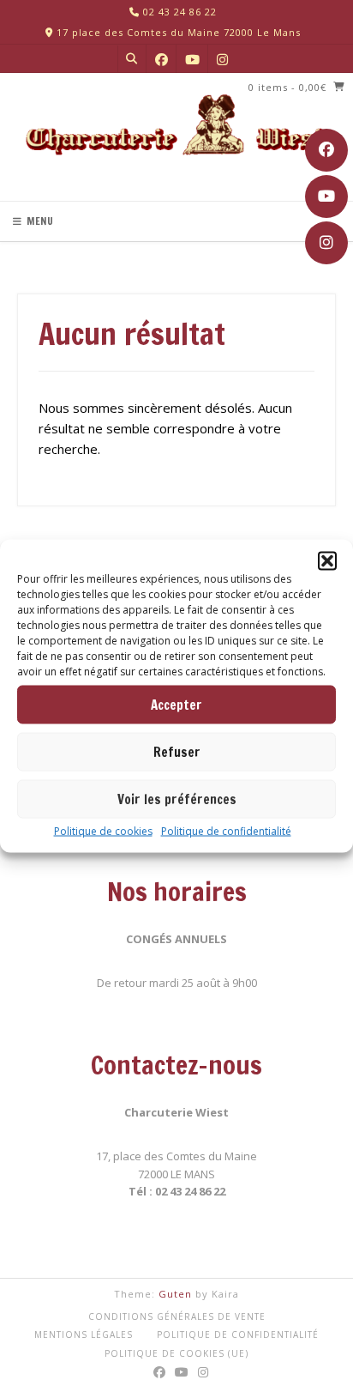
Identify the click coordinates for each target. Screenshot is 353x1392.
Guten (175, 1293)
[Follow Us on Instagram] (326, 242)
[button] (327, 561)
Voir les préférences (176, 799)
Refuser (176, 751)
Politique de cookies (103, 831)
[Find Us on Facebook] (326, 150)
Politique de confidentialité (226, 831)
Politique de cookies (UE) (176, 1353)
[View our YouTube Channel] (326, 196)
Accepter (176, 704)
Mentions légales (83, 1334)
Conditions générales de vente (177, 1316)
